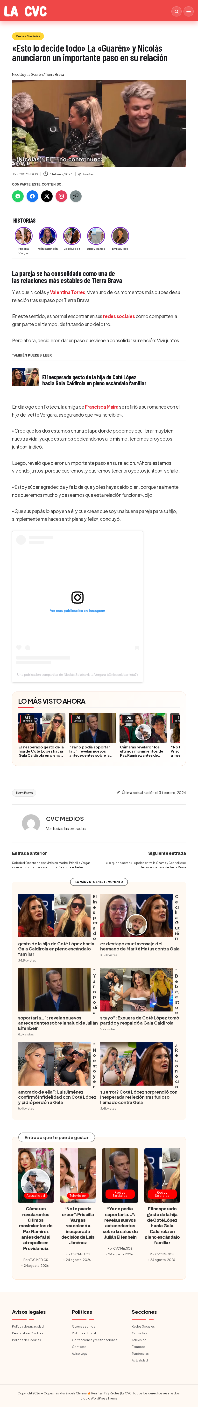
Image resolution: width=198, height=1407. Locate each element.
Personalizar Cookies (27, 1333)
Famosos (139, 1347)
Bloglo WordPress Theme (99, 1398)
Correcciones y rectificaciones (94, 1340)
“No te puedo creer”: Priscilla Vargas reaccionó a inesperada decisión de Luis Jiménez (78, 1225)
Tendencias (140, 1353)
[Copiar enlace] (76, 196)
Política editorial (84, 1333)
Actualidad (36, 1195)
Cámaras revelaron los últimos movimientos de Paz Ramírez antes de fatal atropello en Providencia (141, 755)
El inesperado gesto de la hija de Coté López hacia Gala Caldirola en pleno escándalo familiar (41, 753)
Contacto (79, 1347)
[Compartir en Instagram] (61, 196)
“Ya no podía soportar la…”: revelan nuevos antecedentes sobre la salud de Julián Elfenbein (90, 753)
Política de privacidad (28, 1326)
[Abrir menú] (189, 11)
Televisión (78, 1195)
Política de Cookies (26, 1340)
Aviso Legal (80, 1353)
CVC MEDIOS (65, 818)
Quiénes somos (83, 1326)
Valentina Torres (67, 292)
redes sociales (119, 316)
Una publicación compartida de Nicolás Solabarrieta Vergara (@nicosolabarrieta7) (77, 674)
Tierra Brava (24, 793)
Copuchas (139, 1333)
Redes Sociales (28, 36)
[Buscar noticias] (176, 11)
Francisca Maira (102, 407)
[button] (66, 829)
